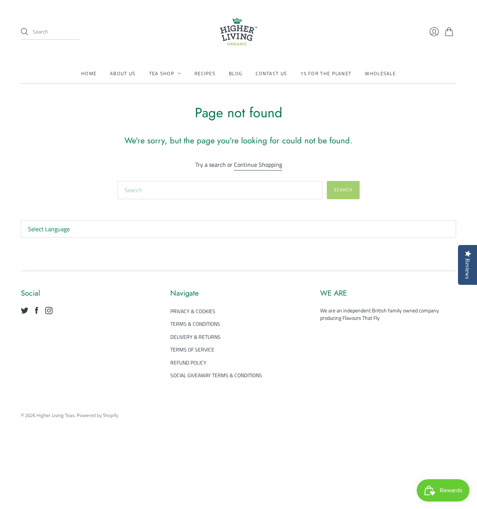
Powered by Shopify (97, 415)
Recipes (205, 73)
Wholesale (380, 73)
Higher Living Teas (56, 415)
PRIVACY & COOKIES (192, 311)
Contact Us (271, 73)
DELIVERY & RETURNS (195, 337)
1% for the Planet (325, 73)
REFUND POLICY (188, 362)
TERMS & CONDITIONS (195, 324)
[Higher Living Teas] (238, 31)
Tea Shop (161, 73)
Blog (235, 73)
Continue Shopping (258, 164)
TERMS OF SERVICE (192, 349)
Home (89, 73)
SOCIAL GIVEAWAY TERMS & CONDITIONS (216, 375)
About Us (122, 73)
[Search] (24, 31)
